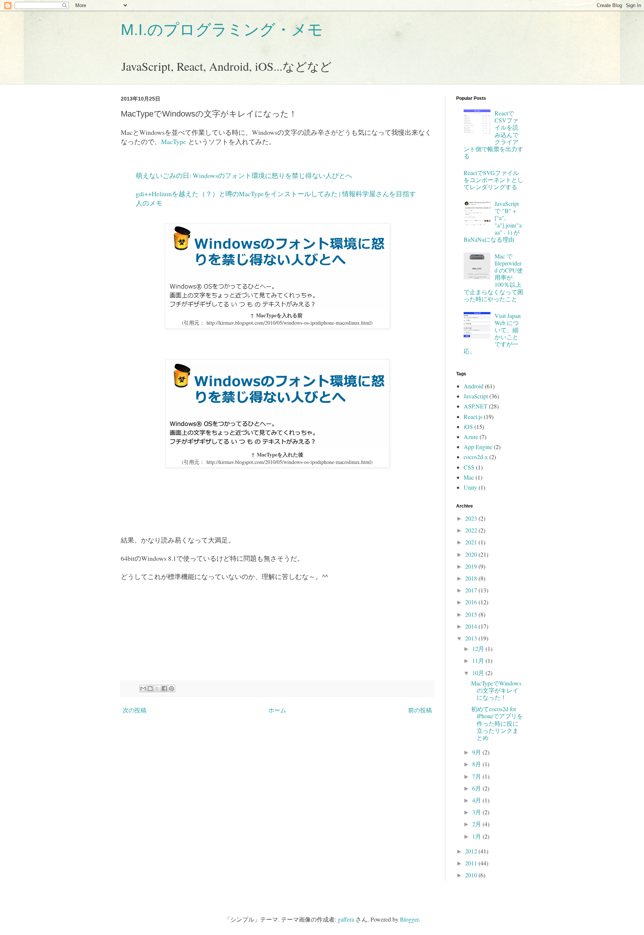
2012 (472, 851)
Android (473, 386)
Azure (471, 437)
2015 (472, 614)
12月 (479, 648)
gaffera (346, 919)
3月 (477, 812)
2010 (472, 875)
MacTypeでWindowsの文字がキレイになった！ (496, 690)
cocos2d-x (476, 457)
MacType (173, 141)
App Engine (478, 447)
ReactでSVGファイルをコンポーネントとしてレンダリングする (493, 180)
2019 (472, 566)
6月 (477, 788)
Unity (470, 487)
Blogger (409, 919)
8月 (477, 764)
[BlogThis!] (150, 688)
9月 (477, 752)
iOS (468, 426)
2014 (472, 626)
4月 (477, 800)
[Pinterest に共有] (171, 688)
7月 (477, 776)
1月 (477, 836)
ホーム (277, 710)
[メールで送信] (143, 688)
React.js (473, 416)
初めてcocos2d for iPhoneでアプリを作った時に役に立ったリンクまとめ (497, 723)
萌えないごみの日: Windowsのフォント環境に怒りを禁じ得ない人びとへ (244, 175)
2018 (472, 578)
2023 (472, 518)
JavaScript (476, 396)
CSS (469, 467)
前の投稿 (420, 710)
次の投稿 (134, 710)
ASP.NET (475, 406)
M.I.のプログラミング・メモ (222, 29)
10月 (479, 673)
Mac (469, 477)
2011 (472, 863)
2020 (472, 554)
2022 (472, 530)
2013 (472, 638)
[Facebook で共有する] (164, 688)
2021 (472, 542)
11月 (479, 660)
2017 (472, 590)
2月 (477, 824)
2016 (472, 602)
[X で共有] (157, 688)
